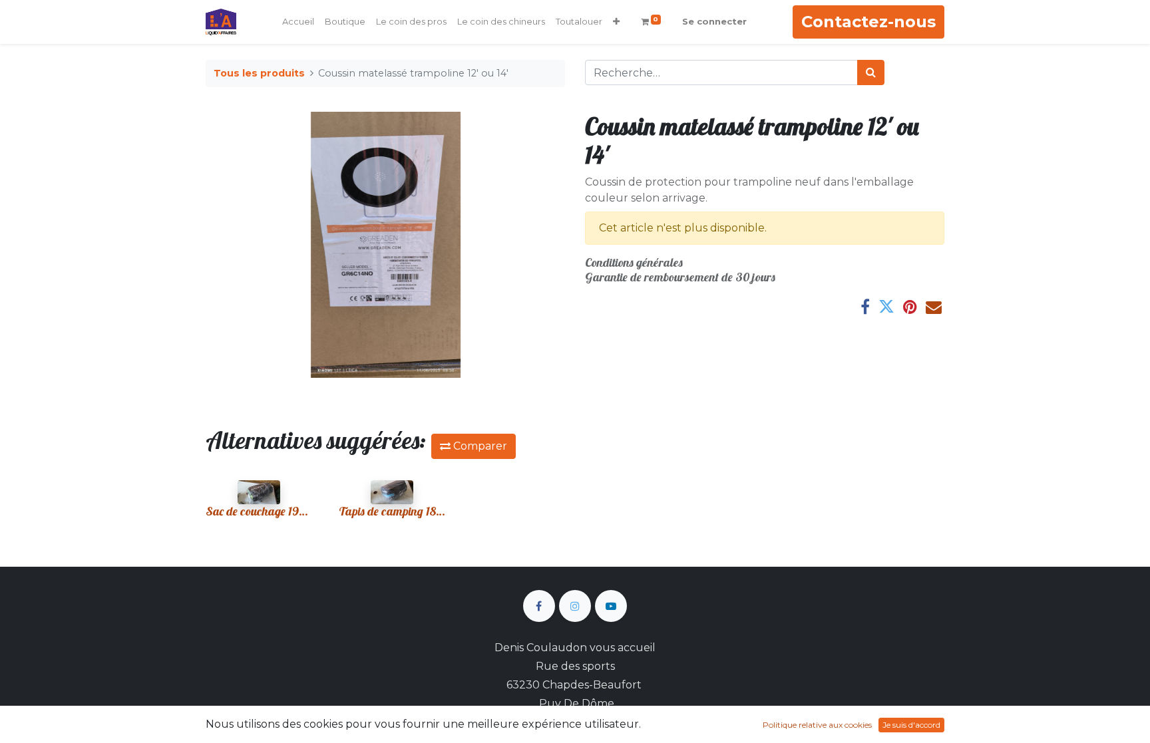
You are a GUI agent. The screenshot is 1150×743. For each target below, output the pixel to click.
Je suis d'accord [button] (911, 725)
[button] (616, 22)
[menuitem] (298, 22)
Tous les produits (259, 73)
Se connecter (714, 21)
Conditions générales (634, 262)
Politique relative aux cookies (817, 725)
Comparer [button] (479, 446)
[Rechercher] (870, 72)
